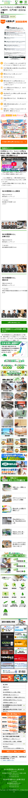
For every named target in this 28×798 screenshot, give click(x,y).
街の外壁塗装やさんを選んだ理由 (11, 692)
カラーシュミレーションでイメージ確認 (19, 498)
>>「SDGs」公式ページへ (7, 760)
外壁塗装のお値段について (10, 702)
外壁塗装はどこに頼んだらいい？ (11, 739)
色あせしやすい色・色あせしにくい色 (18, 532)
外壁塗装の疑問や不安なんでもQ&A (12, 700)
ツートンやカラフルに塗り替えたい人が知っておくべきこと (19, 544)
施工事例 (5, 684)
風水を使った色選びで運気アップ (19, 509)
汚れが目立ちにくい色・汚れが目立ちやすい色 (19, 521)
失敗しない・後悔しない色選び (19, 488)
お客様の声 (6, 689)
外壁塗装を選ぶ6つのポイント (11, 694)
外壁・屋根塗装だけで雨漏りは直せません (14, 697)
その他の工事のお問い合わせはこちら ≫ (14, 141)
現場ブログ (6, 687)
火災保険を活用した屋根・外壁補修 (12, 741)
